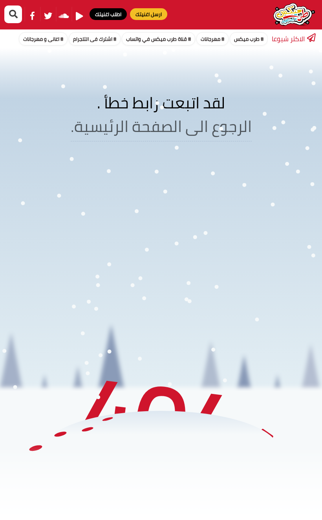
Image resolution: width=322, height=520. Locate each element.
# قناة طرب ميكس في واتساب (158, 39)
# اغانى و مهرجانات (43, 39)
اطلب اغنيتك (108, 14)
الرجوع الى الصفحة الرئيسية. (161, 126)
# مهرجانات (212, 39)
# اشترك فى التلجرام (94, 39)
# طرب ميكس (248, 39)
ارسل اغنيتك (148, 14)
